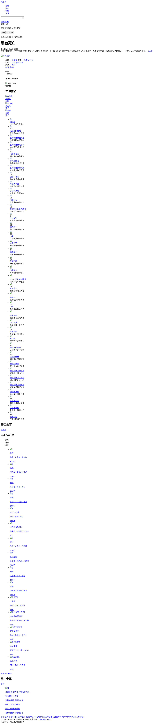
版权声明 (29, 717)
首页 (7, 6)
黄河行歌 (13, 261)
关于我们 (4, 717)
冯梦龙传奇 (14, 154)
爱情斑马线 (14, 184)
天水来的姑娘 (15, 131)
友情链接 (57, 717)
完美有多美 (14, 177)
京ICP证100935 (45, 719)
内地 (13, 65)
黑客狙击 (13, 252)
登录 (3, 32)
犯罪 (14, 63)
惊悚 (21, 63)
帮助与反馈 (47, 717)
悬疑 (18, 63)
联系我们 (38, 717)
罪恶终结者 (14, 161)
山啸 (12, 236)
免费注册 (10, 32)
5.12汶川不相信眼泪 (18, 209)
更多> (3, 684)
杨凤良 (14, 60)
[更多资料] (9, 67)
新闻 (7, 8)
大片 (7, 13)
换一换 (3, 430)
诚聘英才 (21, 717)
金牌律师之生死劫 (17, 138)
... (150, 51)
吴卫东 (26, 60)
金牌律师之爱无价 (17, 168)
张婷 (31, 60)
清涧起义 (13, 200)
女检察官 (13, 218)
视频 (7, 11)
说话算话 (13, 243)
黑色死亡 (13, 227)
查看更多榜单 (6, 673)
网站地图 (13, 717)
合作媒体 (79, 717)
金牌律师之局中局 (17, 145)
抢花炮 (12, 122)
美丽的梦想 (14, 191)
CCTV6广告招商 (68, 717)
